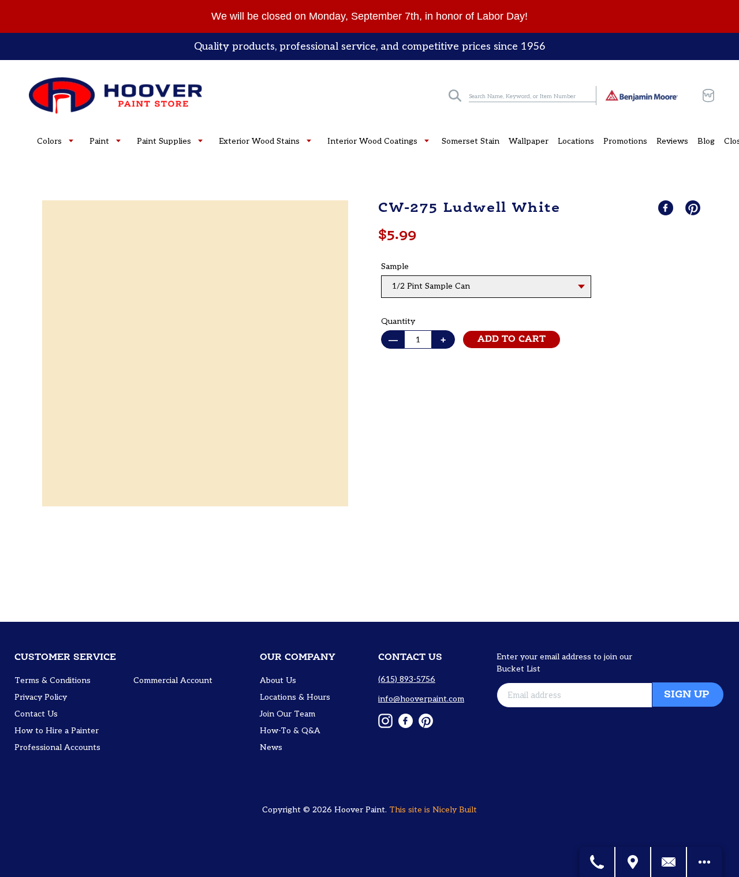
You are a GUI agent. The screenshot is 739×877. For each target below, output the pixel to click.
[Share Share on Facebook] (666, 207)
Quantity (398, 321)
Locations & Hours (295, 697)
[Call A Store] (597, 862)
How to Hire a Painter (56, 731)
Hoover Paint (359, 810)
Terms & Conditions (52, 680)
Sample (395, 266)
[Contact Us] (669, 862)
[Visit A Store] (633, 862)
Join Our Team (287, 714)
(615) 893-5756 (406, 679)
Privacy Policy (40, 697)
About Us (278, 680)
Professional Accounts (57, 747)
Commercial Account (172, 680)
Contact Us (36, 714)
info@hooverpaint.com (421, 699)
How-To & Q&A (290, 731)
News (271, 747)
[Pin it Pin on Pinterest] (694, 207)
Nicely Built (454, 810)
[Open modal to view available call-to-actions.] (704, 862)
